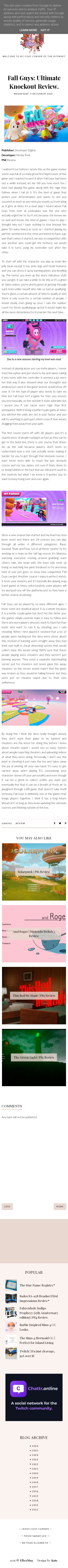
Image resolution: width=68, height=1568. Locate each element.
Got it (45, 30)
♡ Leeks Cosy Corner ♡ (35, 1529)
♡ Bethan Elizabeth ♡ (35, 1542)
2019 (35, 1477)
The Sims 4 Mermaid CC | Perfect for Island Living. (37, 1340)
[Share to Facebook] (54, 823)
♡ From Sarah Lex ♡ (35, 1536)
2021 (35, 1468)
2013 (35, 1505)
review (20, 823)
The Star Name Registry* (37, 1285)
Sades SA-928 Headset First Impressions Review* (39, 1298)
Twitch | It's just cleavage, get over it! (37, 1353)
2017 (35, 1486)
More (60, 1206)
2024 (35, 1455)
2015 (35, 1496)
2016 (35, 1491)
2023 (35, 1459)
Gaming (7, 823)
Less (7, 1206)
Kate (54, 1560)
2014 (35, 1500)
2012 (35, 1509)
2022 (35, 1464)
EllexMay (26, 1560)
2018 (35, 1482)
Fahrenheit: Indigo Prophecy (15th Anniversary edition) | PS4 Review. (39, 1312)
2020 (35, 1473)
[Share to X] (60, 823)
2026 (35, 1446)
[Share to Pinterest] (65, 823)
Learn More (28, 30)
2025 (35, 1450)
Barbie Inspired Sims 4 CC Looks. (38, 1327)
